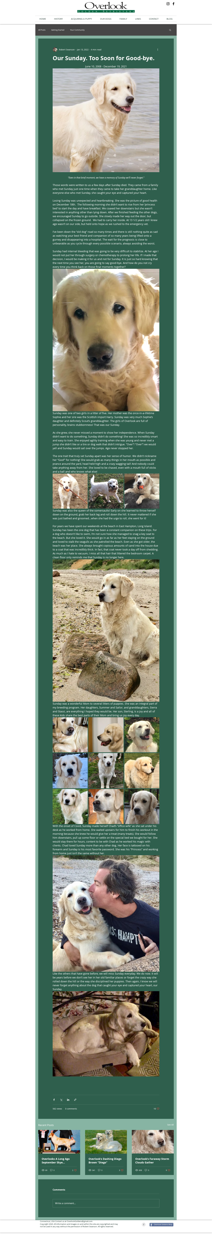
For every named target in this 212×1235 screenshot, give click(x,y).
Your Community (77, 30)
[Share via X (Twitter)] (61, 1099)
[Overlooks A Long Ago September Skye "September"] (59, 1141)
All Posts (41, 30)
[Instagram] (168, 4)
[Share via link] (75, 1099)
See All (170, 1124)
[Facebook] (173, 4)
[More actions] (157, 49)
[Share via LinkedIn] (68, 1099)
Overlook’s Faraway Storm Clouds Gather (152, 1160)
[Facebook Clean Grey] (144, 1224)
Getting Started (57, 30)
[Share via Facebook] (54, 1099)
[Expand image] (70, 491)
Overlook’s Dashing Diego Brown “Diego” (105, 1160)
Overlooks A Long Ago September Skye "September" (56, 1160)
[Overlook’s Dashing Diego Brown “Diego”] (106, 1142)
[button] (105, 19)
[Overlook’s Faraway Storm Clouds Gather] (153, 1141)
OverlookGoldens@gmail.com (79, 1221)
